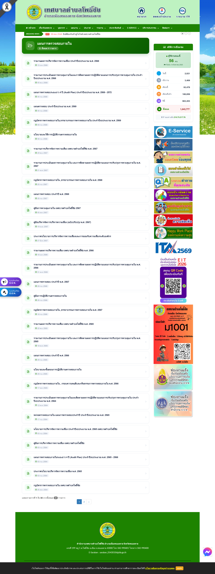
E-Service (131, 28)
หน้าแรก (32, 28)
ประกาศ (87, 28)
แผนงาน (74, 28)
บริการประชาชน (149, 28)
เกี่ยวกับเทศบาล (45, 28)
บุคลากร (61, 28)
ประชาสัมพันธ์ (115, 28)
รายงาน (100, 28)
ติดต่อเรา (166, 28)
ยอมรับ (179, 568)
